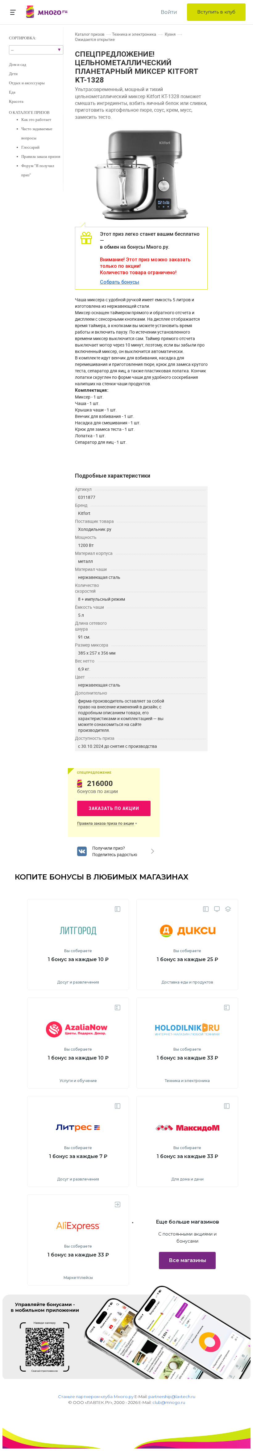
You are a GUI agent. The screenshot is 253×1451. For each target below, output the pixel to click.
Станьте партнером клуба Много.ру (96, 1396)
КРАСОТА (16, 101)
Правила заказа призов (40, 156)
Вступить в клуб (216, 12)
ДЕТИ (13, 73)
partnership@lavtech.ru (171, 1396)
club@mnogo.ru (168, 1402)
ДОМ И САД (17, 64)
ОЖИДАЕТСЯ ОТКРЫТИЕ (95, 39)
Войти (169, 12)
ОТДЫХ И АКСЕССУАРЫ (27, 83)
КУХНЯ (170, 34)
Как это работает (36, 119)
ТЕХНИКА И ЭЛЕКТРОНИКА (134, 34)
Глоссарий (30, 147)
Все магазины (187, 1260)
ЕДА (12, 92)
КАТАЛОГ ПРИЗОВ (89, 34)
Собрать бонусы (119, 282)
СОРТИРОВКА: (22, 38)
